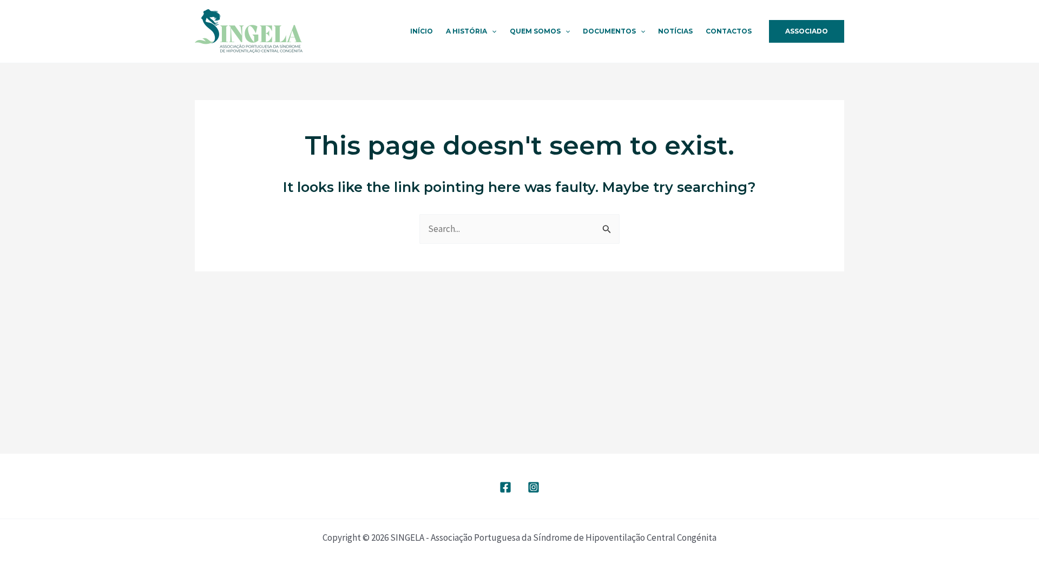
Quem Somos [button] (535, 31)
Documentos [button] (609, 31)
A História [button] (466, 31)
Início (421, 31)
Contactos (729, 31)
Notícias (675, 31)
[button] (491, 31)
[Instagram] (534, 487)
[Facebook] (505, 487)
